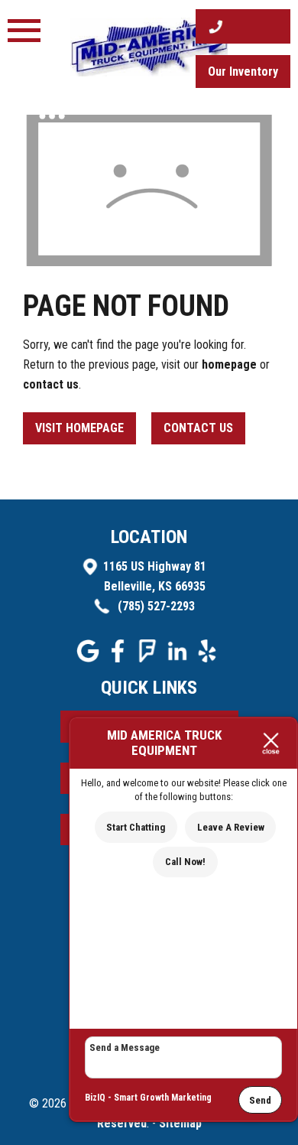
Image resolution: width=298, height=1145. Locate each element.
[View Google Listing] (89, 658)
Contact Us (198, 428)
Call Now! (185, 861)
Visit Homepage (79, 428)
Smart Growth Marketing (163, 1097)
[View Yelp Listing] (209, 658)
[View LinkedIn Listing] (179, 658)
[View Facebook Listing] (119, 658)
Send (260, 1100)
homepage (229, 364)
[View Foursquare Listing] (149, 658)
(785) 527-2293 (155, 606)
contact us (51, 384)
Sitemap (180, 1123)
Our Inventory (243, 71)
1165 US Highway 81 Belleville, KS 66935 (154, 576)
